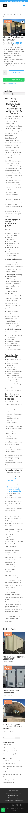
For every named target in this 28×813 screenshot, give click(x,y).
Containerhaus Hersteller (14, 491)
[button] (22, 22)
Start (4, 14)
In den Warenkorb (16, 72)
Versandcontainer (12, 14)
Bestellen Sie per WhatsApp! (14, 80)
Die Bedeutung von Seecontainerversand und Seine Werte (12, 774)
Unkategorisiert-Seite (9, 751)
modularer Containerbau (13, 489)
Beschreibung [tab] (8, 91)
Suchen (17, 737)
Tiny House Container (13, 487)
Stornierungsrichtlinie (8, 800)
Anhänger (5, 745)
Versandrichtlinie (19, 800)
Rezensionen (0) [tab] (9, 94)
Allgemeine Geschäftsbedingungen (13, 793)
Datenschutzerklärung (13, 790)
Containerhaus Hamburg (14, 479)
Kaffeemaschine (7, 748)
